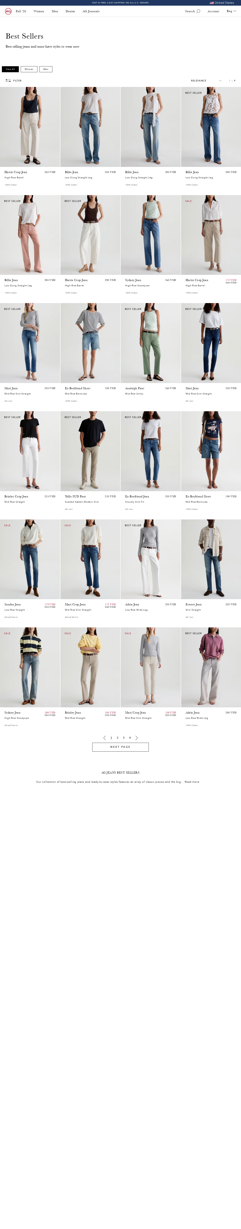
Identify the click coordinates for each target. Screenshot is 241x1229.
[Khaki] (132, 379)
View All (10, 69)
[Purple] (16, 163)
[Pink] (11, 163)
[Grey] (72, 487)
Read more (192, 782)
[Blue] (67, 163)
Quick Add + (47, 163)
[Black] (72, 703)
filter (17, 80)
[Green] (21, 163)
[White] (21, 271)
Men (55, 11)
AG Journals (91, 11)
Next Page (120, 747)
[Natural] (6, 271)
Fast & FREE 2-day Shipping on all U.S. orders (120, 3)
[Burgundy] (11, 271)
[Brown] (6, 163)
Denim (70, 11)
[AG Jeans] (8, 11)
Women (39, 11)
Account (213, 11)
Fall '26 (21, 11)
